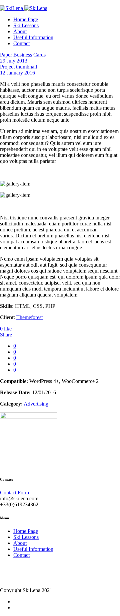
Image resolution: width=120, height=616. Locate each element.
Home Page (25, 19)
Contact (21, 43)
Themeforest (29, 317)
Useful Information (33, 37)
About (20, 31)
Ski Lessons (26, 25)
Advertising (36, 404)
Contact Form (14, 492)
